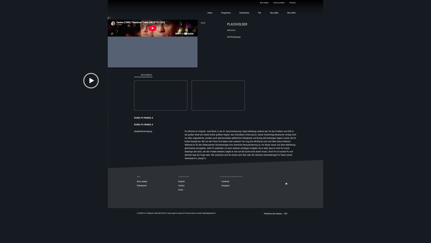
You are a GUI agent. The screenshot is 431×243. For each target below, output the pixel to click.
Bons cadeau (264, 3)
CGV (285, 213)
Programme (226, 13)
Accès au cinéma (279, 3)
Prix (259, 13)
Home (210, 13)
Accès (180, 190)
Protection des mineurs (273, 213)
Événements (244, 13)
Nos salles (274, 13)
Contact (181, 185)
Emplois (181, 181)
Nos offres (291, 13)
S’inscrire (292, 3)
